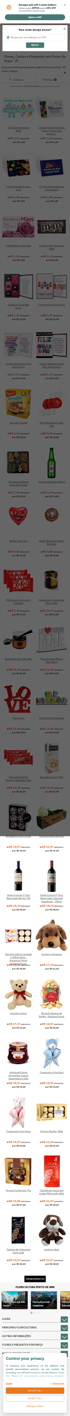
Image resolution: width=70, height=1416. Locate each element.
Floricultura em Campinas (41, 1303)
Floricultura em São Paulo (14, 1303)
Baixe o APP (35, 17)
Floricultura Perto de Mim (35, 1287)
